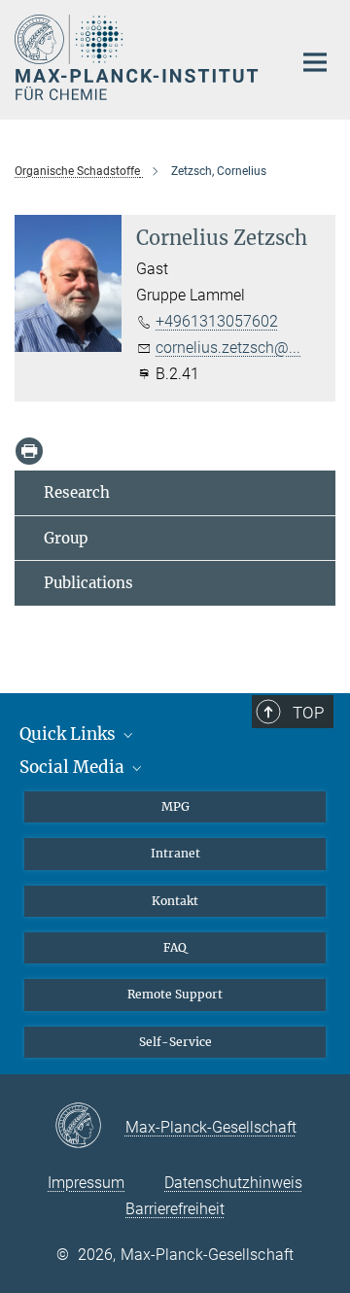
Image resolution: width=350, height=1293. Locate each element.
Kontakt (175, 900)
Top (308, 712)
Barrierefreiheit (175, 1209)
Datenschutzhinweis (233, 1182)
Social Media (73, 767)
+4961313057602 (217, 321)
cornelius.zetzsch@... (228, 347)
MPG (175, 806)
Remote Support (175, 994)
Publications (88, 583)
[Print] (29, 451)
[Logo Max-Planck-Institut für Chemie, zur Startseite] (138, 57)
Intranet (175, 853)
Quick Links (69, 734)
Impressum (86, 1182)
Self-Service (175, 1041)
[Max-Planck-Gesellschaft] (89, 1126)
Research (77, 492)
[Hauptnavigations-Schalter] (315, 62)
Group (66, 538)
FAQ (175, 947)
